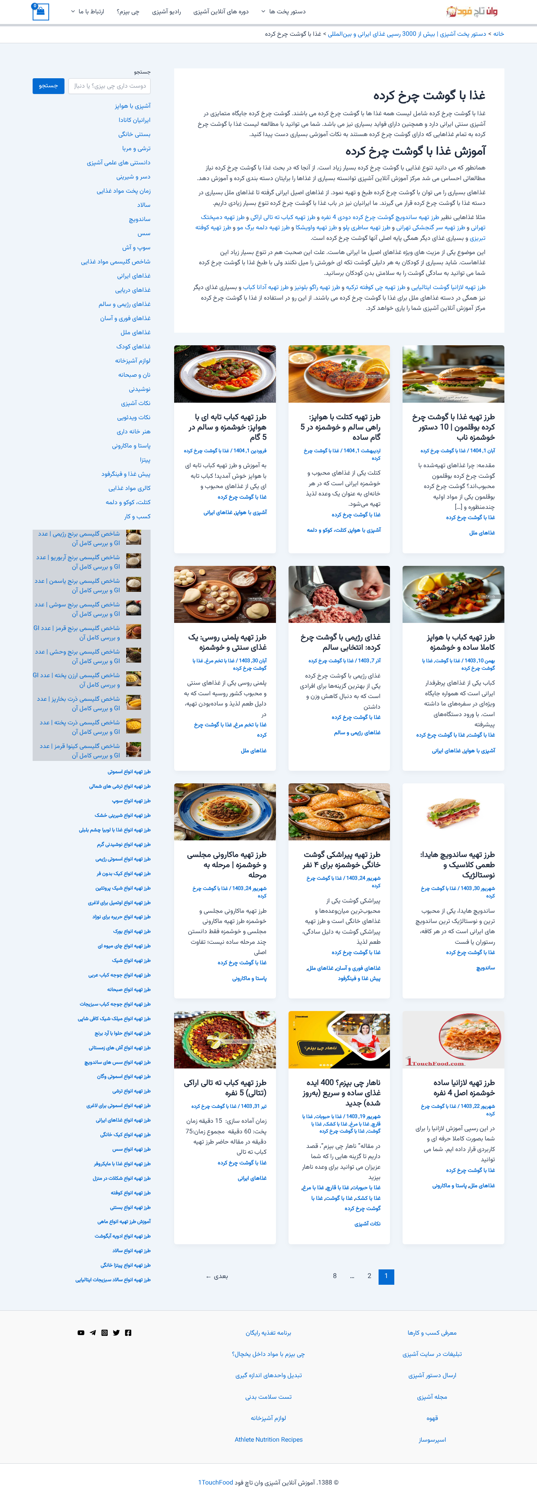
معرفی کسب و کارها (432, 1333)
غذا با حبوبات (328, 1117)
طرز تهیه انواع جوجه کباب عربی (119, 975)
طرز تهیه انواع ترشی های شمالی (120, 786)
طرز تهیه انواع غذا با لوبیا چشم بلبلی (115, 830)
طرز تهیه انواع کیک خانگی (125, 1135)
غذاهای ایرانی (218, 512)
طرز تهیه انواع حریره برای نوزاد (121, 917)
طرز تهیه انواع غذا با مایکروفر (122, 1164)
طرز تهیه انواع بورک (132, 932)
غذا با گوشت (447, 661)
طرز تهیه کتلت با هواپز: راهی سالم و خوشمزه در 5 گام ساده (340, 427)
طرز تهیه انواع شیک (131, 961)
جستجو (142, 72)
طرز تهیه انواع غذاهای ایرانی (123, 1120)
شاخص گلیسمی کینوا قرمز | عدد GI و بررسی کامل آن (80, 751)
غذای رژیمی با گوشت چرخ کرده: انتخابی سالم (341, 642)
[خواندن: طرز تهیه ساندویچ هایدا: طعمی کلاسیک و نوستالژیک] (453, 812)
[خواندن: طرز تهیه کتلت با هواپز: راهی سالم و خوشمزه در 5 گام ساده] (339, 374)
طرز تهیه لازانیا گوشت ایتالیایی (448, 288)
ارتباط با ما (91, 12)
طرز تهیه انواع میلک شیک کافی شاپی (114, 1019)
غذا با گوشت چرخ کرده (443, 451)
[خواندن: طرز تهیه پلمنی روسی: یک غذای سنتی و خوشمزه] (225, 595)
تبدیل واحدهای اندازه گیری (268, 1376)
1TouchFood (215, 1483)
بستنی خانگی (134, 135)
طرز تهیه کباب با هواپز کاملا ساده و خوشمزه (461, 642)
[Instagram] (104, 1332)
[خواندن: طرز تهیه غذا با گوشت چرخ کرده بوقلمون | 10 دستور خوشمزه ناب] (453, 374)
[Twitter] (116, 1332)
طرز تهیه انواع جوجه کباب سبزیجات (115, 1004)
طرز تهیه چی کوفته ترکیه (375, 288)
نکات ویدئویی (134, 418)
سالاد (144, 205)
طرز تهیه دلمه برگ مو (263, 228)
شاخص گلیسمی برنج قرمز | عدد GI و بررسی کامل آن (76, 633)
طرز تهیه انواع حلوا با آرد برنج (123, 1033)
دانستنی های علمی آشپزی (119, 163)
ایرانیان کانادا (135, 120)
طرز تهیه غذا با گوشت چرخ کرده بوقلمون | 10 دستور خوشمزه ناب (453, 427)
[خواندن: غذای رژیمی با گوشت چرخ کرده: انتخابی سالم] (339, 595)
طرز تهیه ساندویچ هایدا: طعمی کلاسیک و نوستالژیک (457, 865)
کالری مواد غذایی (130, 489)
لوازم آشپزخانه (133, 361)
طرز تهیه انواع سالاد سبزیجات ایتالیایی (113, 1280)
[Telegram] (92, 1332)
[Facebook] (128, 1332)
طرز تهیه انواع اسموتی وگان (124, 1077)
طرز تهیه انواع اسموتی (129, 772)
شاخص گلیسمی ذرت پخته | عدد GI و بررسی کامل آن (80, 727)
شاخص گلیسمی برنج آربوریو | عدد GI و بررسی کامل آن (78, 562)
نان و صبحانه (134, 375)
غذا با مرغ (360, 1124)
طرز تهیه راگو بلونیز (317, 288)
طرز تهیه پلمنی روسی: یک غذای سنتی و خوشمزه (227, 642)
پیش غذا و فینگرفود (359, 978)
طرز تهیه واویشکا (316, 228)
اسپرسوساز (432, 1440)
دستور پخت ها (287, 12)
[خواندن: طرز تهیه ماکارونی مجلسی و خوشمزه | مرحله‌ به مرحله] (225, 812)
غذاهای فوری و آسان (358, 968)
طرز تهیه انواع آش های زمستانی (120, 1048)
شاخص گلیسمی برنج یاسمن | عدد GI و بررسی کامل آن (77, 586)
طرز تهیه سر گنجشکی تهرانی (430, 228)
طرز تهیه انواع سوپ (131, 801)
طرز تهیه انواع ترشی (131, 1091)
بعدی (216, 1276)
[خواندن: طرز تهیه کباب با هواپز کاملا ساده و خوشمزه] (453, 595)
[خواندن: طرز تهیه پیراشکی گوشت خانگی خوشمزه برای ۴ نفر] (339, 812)
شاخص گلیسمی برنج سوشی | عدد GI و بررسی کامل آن (77, 609)
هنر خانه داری (134, 432)
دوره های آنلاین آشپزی (221, 12)
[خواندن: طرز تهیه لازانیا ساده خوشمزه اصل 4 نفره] (453, 1040)
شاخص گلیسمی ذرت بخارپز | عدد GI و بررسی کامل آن (78, 704)
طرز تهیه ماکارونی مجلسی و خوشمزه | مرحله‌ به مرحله (227, 865)
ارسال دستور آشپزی (432, 1376)
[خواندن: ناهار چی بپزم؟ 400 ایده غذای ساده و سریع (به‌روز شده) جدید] (339, 1040)
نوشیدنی (140, 389)
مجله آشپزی (432, 1397)
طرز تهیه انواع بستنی (130, 1208)
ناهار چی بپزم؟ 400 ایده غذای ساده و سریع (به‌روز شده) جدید (342, 1093)
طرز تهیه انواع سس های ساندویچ (118, 1062)
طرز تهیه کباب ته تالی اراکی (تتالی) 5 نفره (225, 1088)
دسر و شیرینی (133, 177)
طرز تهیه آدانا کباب (266, 288)
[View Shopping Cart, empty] (41, 12)
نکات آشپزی (368, 1224)
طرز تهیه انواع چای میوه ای (124, 946)
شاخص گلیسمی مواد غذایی (116, 262)
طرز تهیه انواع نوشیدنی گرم (124, 845)
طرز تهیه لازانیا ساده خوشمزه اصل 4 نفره (464, 1088)
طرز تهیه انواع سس (131, 1149)
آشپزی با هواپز (365, 530)
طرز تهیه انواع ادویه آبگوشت (123, 1236)
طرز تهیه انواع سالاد (131, 1251)
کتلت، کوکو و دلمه (326, 530)
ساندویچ (485, 968)
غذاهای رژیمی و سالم (357, 733)
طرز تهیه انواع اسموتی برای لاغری (118, 1106)
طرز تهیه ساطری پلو (366, 228)
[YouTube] (81, 1332)
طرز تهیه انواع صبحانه (129, 990)
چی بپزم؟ (128, 12)
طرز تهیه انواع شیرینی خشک (123, 816)
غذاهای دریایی (133, 290)
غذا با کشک (336, 1124)
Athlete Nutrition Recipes (269, 1440)
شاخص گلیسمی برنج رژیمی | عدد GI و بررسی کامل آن (79, 539)
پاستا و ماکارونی (249, 978)
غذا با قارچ (338, 1188)
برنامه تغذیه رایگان (268, 1333)
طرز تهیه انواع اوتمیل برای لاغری (119, 903)
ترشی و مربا (136, 149)
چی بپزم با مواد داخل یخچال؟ (268, 1354)
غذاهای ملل (482, 533)
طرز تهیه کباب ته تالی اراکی (282, 218)
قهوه (432, 1419)
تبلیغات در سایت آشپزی (432, 1354)
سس (144, 234)
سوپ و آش (136, 248)
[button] (265, 12)
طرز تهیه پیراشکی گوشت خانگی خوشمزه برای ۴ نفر (342, 860)
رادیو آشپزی (166, 12)
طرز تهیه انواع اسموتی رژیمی (123, 859)
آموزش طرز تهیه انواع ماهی (124, 1222)
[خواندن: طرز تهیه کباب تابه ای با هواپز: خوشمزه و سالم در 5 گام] (225, 374)
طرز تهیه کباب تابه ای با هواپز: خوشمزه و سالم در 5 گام (228, 427)
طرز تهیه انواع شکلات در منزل (122, 1179)
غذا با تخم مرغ (220, 661)
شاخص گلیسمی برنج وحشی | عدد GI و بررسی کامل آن (77, 657)
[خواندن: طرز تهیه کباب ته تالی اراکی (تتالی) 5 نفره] (225, 1040)
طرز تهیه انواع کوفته (131, 1193)
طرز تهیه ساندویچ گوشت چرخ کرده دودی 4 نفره (380, 218)
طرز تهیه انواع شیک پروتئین (123, 888)
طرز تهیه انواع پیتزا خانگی (126, 1265)
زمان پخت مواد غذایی (124, 191)
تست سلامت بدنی (268, 1397)
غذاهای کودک (133, 347)
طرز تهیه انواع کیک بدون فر (124, 874)
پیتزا (145, 460)
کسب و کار (137, 517)
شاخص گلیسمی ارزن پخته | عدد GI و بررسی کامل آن (76, 680)
